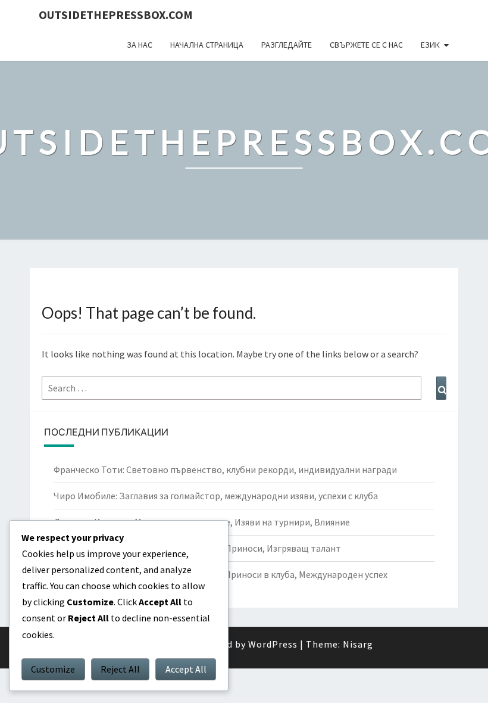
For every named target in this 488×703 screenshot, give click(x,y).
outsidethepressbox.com (116, 14)
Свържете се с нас (366, 44)
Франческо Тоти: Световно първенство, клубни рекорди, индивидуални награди (225, 469)
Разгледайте (286, 44)
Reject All (120, 669)
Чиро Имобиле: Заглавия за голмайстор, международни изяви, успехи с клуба (216, 496)
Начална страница (206, 44)
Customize (53, 669)
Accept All (186, 669)
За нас (139, 44)
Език (430, 44)
